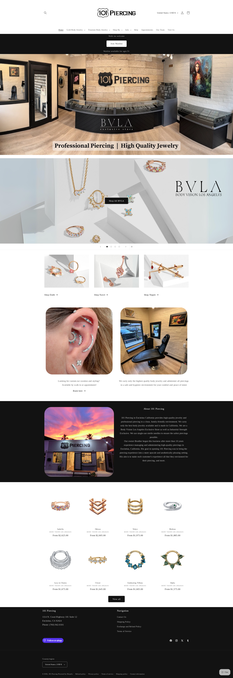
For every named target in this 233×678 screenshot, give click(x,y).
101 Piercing (53, 674)
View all (117, 599)
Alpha (172, 583)
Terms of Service (124, 631)
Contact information (137, 674)
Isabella (60, 529)
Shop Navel (99, 295)
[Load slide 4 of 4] (119, 247)
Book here (78, 391)
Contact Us (121, 617)
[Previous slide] (100, 247)
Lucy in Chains (60, 583)
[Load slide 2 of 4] (111, 247)
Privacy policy (93, 674)
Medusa (172, 529)
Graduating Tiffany (135, 583)
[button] (45, 13)
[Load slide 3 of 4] (115, 247)
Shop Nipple (150, 295)
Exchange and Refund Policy (129, 627)
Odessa (98, 529)
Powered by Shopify (65, 674)
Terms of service (107, 674)
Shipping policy (122, 674)
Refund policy (81, 674)
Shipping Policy (124, 622)
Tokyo (135, 529)
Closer (97, 583)
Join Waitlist (117, 44)
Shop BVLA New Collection (116, 201)
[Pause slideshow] (133, 247)
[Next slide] (126, 247)
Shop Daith (49, 295)
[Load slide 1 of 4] (107, 247)
